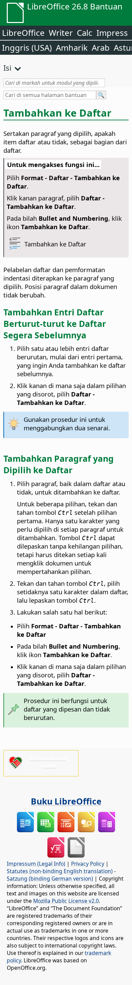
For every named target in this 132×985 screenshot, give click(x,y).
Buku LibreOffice (66, 801)
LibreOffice (23, 32)
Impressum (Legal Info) (36, 863)
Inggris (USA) (27, 47)
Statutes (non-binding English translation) (60, 871)
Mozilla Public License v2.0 (66, 901)
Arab (101, 47)
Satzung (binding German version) (50, 878)
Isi (7, 68)
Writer (61, 32)
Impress (112, 32)
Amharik (72, 47)
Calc (84, 32)
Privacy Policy (87, 863)
